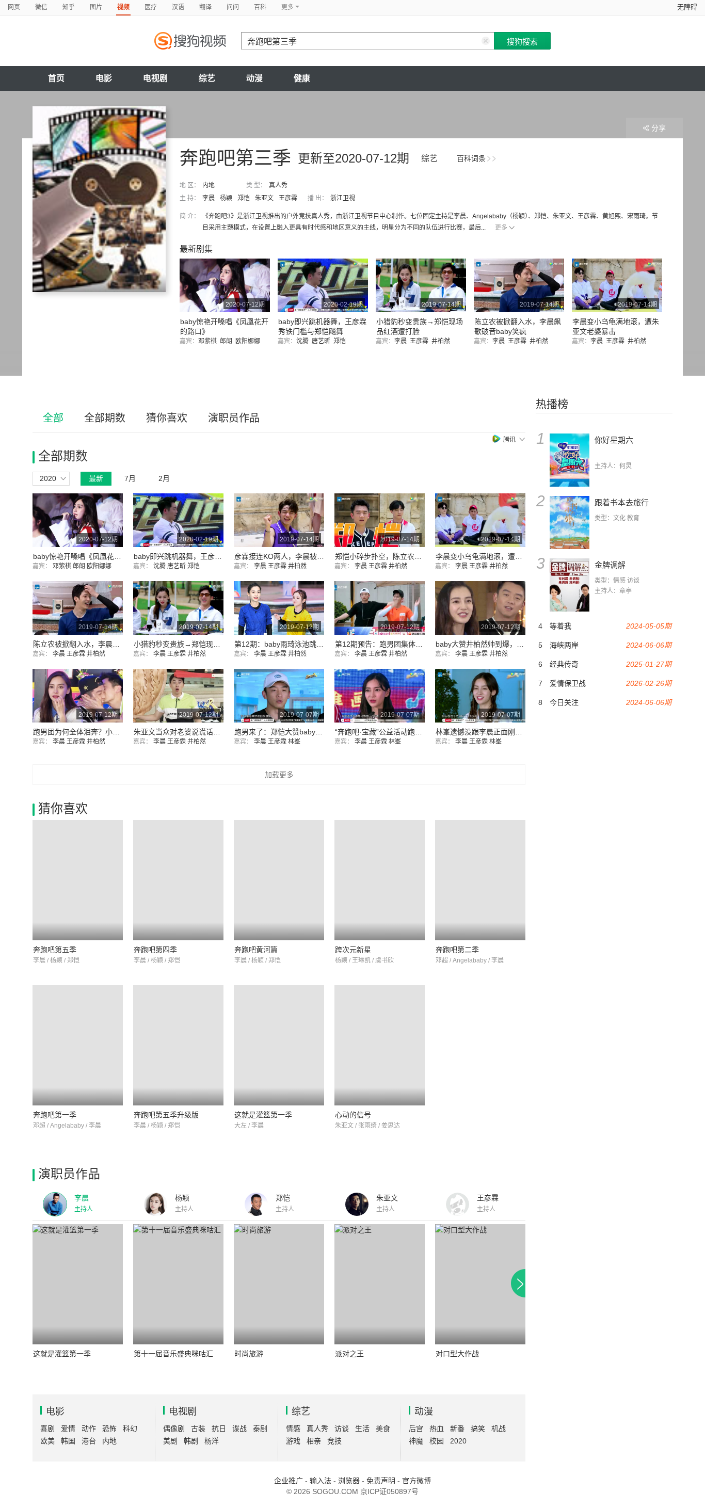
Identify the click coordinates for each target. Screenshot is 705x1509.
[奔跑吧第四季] (178, 880)
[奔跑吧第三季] (99, 199)
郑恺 (243, 198)
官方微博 (416, 1480)
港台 (89, 1441)
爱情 (68, 1428)
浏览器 (349, 1480)
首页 (56, 78)
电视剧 (155, 78)
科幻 (130, 1428)
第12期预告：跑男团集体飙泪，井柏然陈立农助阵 (415, 644)
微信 (41, 7)
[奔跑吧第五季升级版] (178, 1045)
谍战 (239, 1428)
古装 (198, 1428)
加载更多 (279, 774)
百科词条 (471, 158)
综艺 (207, 78)
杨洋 (211, 1441)
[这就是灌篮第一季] (279, 1045)
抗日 (219, 1428)
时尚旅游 (248, 1354)
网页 (14, 7)
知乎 (68, 7)
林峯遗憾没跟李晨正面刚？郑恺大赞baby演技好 (512, 732)
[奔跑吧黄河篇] (279, 880)
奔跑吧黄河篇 (256, 949)
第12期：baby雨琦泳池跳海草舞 (286, 644)
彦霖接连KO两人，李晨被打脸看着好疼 (297, 556)
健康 (302, 78)
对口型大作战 (457, 1354)
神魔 (416, 1441)
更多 (501, 227)
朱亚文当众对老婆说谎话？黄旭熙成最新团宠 (206, 732)
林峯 (295, 741)
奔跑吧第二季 (457, 949)
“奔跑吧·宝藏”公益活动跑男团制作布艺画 (400, 732)
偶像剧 (174, 1428)
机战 (498, 1428)
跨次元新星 (353, 949)
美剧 (170, 1441)
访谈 (341, 1428)
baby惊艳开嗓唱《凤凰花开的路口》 (91, 556)
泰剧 (260, 1428)
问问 (233, 7)
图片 (96, 7)
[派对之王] (379, 1284)
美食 (383, 1428)
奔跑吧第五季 (54, 949)
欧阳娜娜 (249, 341)
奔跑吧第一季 (54, 1115)
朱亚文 (264, 198)
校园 (436, 1441)
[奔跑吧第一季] (78, 1045)
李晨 (208, 198)
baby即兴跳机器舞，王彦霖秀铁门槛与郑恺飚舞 (210, 556)
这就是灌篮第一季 (263, 1115)
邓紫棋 (209, 341)
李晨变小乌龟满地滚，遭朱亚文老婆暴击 (501, 556)
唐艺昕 (322, 341)
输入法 (320, 1480)
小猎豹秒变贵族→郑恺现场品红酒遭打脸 (199, 644)
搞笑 (478, 1428)
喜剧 (47, 1428)
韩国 (68, 1441)
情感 (293, 1428)
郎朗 (227, 341)
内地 (208, 185)
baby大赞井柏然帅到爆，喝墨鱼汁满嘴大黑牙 (509, 644)
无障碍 (687, 7)
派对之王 (349, 1354)
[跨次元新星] (379, 880)
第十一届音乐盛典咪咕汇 (173, 1354)
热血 (436, 1428)
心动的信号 (353, 1115)
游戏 (293, 1441)
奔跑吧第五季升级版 (166, 1115)
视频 (123, 7)
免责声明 (380, 1480)
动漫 (254, 78)
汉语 (178, 7)
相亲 (314, 1441)
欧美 (47, 1441)
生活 (362, 1428)
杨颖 (226, 198)
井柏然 (442, 341)
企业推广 (288, 1480)
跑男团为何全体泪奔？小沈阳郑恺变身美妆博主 (109, 732)
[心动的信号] (379, 1045)
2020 (458, 1441)
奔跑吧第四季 (155, 949)
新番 (457, 1428)
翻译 (205, 7)
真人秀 (278, 185)
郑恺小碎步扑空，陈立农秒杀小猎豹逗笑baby (408, 556)
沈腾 (304, 341)
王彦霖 (288, 198)
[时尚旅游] (279, 1284)
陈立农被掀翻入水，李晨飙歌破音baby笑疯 (102, 644)
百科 (260, 7)
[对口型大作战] (480, 1284)
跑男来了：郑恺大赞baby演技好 (285, 732)
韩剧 (191, 1441)
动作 (89, 1428)
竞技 (334, 1441)
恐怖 (109, 1428)
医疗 (151, 7)
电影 (103, 78)
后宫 (416, 1428)
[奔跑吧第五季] (78, 880)
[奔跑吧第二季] (480, 880)
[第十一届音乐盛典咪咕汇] (178, 1284)
